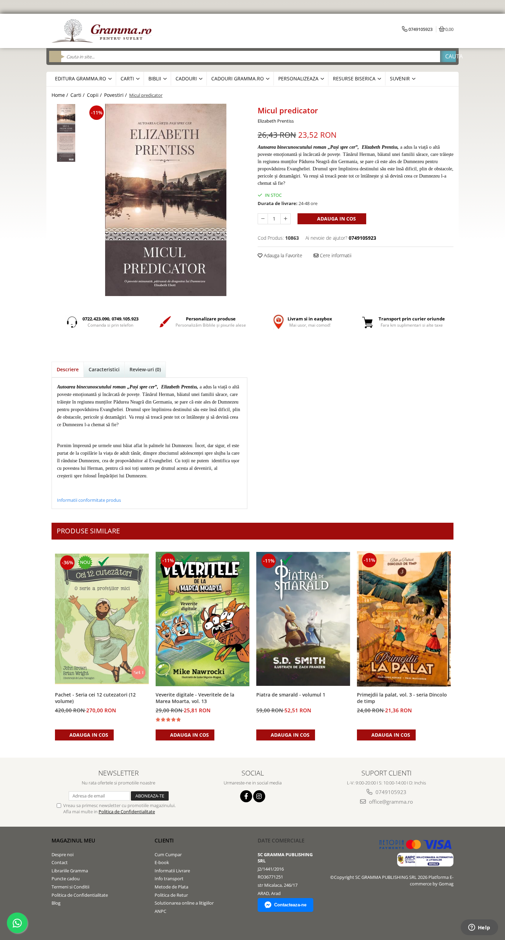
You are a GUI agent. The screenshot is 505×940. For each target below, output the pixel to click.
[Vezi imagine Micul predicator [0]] (66, 118)
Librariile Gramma (70, 871)
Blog (56, 903)
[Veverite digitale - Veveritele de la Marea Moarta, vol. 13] (202, 619)
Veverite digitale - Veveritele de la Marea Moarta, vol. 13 (195, 697)
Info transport (169, 878)
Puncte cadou (66, 878)
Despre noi (63, 854)
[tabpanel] (165, 200)
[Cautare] (448, 56)
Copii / (95, 95)
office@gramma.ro (390, 801)
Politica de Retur (171, 895)
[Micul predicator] (165, 200)
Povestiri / (116, 95)
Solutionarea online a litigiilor (184, 903)
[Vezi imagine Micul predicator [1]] (66, 147)
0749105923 (390, 792)
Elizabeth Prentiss (276, 121)
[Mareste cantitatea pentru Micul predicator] (285, 218)
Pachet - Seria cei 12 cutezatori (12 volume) (95, 697)
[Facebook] (246, 796)
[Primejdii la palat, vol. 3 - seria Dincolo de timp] (404, 619)
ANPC (160, 911)
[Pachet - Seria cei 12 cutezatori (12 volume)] (102, 619)
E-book (162, 862)
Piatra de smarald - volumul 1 (290, 694)
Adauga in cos (336, 218)
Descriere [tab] (68, 369)
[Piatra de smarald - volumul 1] (303, 619)
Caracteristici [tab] (104, 369)
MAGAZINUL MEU (73, 840)
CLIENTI (164, 840)
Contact (60, 862)
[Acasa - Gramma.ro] (103, 31)
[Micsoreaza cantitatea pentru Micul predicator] (263, 218)
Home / (60, 95)
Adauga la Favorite (282, 255)
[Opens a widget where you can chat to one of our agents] (479, 928)
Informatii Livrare (172, 871)
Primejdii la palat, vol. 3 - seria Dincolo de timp (402, 697)
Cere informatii (334, 255)
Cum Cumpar (168, 854)
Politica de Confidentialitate (127, 811)
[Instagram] (259, 796)
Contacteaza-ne (290, 904)
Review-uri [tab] (145, 369)
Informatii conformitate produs (89, 500)
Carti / (78, 95)
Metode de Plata (171, 887)
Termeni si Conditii (70, 887)
